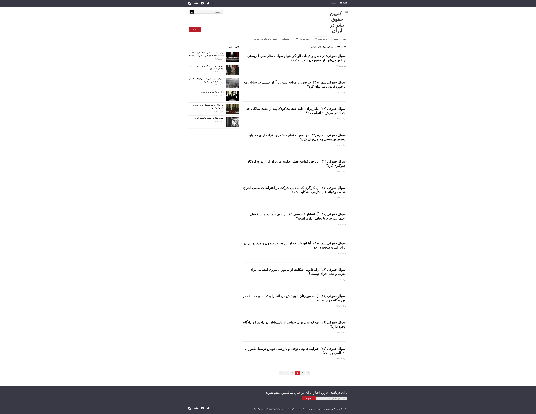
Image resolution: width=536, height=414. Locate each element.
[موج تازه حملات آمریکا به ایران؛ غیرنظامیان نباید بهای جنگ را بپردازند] (232, 83)
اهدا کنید (195, 30)
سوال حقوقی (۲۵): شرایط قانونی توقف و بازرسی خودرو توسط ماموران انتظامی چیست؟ (295, 350)
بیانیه (336, 39)
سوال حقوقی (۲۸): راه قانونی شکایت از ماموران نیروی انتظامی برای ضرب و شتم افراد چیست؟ (298, 271)
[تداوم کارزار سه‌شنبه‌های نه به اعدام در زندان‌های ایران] (232, 109)
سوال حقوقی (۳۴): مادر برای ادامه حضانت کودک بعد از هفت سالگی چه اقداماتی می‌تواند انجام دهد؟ (296, 110)
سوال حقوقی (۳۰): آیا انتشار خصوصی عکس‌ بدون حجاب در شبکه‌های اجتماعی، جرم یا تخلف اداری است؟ (297, 216)
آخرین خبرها (323, 39)
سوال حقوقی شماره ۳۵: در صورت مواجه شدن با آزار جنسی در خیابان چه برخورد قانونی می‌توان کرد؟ (295, 84)
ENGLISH (344, 3)
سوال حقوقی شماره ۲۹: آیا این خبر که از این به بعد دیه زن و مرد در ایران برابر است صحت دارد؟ (295, 245)
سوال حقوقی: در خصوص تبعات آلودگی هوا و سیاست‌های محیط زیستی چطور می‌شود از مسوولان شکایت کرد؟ (296, 57)
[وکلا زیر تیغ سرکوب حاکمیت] (232, 96)
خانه (345, 39)
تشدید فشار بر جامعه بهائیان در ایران (209, 118)
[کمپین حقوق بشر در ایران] (337, 22)
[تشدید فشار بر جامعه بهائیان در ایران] (232, 122)
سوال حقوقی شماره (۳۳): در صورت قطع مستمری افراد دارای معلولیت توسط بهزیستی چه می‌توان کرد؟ (296, 137)
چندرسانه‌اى (304, 39)
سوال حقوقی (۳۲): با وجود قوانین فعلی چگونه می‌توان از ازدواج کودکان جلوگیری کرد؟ (296, 163)
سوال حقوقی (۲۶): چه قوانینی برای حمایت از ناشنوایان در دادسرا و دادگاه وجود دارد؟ (294, 324)
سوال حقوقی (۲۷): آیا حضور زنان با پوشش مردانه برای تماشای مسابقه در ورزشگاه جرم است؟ (294, 297)
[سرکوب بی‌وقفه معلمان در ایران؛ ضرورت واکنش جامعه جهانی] (232, 70)
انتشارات (286, 39)
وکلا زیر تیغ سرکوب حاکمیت (212, 92)
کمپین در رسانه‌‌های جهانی (265, 39)
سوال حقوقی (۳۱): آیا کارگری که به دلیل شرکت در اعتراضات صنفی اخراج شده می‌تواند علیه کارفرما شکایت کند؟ (294, 189)
